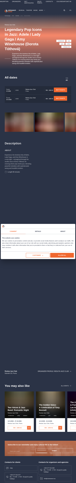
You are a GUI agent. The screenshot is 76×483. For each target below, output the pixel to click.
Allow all (62, 255)
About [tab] (62, 231)
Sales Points (39, 2)
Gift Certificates (29, 2)
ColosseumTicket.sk (64, 1)
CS (70, 10)
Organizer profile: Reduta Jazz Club (53, 371)
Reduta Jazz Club (10, 24)
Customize (37, 255)
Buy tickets (60, 90)
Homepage (7, 15)
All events (65, 386)
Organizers (16, 1)
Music (35, 10)
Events (17, 15)
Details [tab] (38, 231)
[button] (64, 10)
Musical (22, 10)
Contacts (49, 1)
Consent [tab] (13, 231)
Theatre (29, 10)
